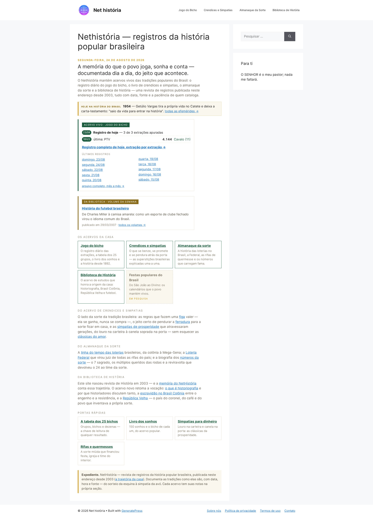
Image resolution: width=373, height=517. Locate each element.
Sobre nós (214, 511)
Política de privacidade (240, 511)
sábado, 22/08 (92, 170)
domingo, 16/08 (150, 174)
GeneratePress (132, 511)
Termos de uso (270, 511)
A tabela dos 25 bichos (99, 421)
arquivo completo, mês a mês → (103, 186)
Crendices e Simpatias (218, 10)
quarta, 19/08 (148, 159)
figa (182, 317)
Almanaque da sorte (194, 246)
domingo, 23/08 (93, 159)
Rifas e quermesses (97, 447)
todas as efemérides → (182, 111)
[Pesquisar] (289, 36)
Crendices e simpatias (147, 246)
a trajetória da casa (129, 479)
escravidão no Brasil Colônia (162, 393)
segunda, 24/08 (93, 165)
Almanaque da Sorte (253, 10)
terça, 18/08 (147, 164)
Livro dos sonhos (143, 421)
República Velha (135, 398)
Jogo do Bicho (188, 10)
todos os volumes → (132, 224)
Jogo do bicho (92, 246)
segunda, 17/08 (150, 169)
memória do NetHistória (177, 383)
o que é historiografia (181, 388)
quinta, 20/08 (91, 180)
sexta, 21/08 (90, 175)
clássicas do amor (92, 337)
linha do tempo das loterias (102, 352)
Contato (289, 511)
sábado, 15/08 (149, 179)
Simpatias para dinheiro (197, 421)
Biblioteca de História (286, 10)
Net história (107, 10)
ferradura (182, 322)
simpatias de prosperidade (138, 327)
